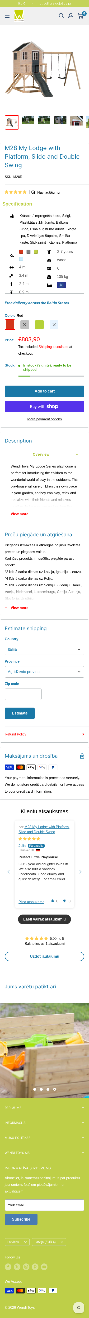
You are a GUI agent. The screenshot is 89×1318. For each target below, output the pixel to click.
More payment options (44, 419)
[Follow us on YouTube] (44, 1266)
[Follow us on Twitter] (17, 1266)
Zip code (12, 684)
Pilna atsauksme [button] (31, 902)
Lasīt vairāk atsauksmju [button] (44, 919)
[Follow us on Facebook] (8, 1266)
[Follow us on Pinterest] (35, 1266)
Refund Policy (15, 734)
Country (11, 639)
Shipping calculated (53, 347)
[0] (80, 16)
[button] (16, 192)
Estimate (20, 713)
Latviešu (13, 1242)
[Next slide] (80, 871)
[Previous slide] (8, 871)
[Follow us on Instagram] (26, 1266)
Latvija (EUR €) (45, 1242)
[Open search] (61, 15)
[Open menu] (7, 16)
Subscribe (21, 1219)
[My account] (70, 15)
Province (12, 661)
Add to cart (45, 391)
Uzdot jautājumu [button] (44, 956)
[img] (29, 839)
